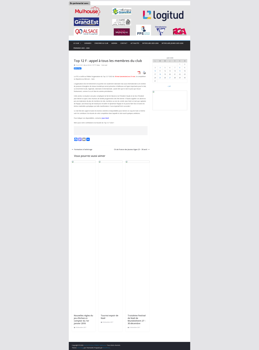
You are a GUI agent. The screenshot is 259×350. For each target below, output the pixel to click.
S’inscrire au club (101, 43)
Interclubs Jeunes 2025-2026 (172, 43)
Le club (76, 43)
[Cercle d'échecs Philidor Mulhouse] (129, 2)
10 (155, 71)
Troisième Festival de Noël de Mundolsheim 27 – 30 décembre (137, 319)
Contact (123, 43)
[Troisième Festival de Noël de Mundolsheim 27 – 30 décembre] (138, 162)
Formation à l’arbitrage (83, 149)
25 (160, 78)
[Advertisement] (111, 130)
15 (180, 71)
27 (170, 78)
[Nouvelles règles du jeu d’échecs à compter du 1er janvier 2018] (84, 162)
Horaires (87, 43)
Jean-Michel (88, 65)
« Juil (169, 86)
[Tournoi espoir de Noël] (111, 162)
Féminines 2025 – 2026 (81, 48)
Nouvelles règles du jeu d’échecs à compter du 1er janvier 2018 (83, 319)
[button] (80, 43)
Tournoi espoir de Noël (109, 316)
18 (160, 74)
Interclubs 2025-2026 (150, 43)
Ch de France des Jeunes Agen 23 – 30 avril (130, 149)
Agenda (114, 43)
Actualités (135, 43)
